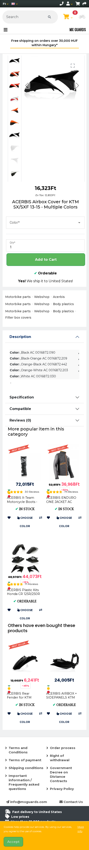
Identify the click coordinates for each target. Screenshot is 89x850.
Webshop (41, 297)
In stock (25, 509)
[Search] (49, 17)
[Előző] (26, 85)
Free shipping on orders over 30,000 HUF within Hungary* (44, 43)
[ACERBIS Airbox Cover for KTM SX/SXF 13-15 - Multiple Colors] (14, 61)
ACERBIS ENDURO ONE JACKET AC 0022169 (61, 502)
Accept (13, 842)
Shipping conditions (26, 768)
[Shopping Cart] (77, 3)
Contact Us (73, 802)
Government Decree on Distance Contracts (61, 774)
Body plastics (63, 304)
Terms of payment (25, 760)
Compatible (20, 409)
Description (20, 337)
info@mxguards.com (28, 802)
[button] (82, 17)
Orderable (45, 273)
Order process (62, 748)
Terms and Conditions (18, 750)
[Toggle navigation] (5, 30)
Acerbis (59, 297)
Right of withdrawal (59, 758)
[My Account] (69, 3)
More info (81, 829)
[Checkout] (84, 3)
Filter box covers (18, 317)
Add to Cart (46, 259)
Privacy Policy (62, 789)
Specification (22, 397)
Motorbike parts (18, 297)
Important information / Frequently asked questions (24, 782)
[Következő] (77, 85)
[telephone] (62, 3)
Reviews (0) (20, 420)
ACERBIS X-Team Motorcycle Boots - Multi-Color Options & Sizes (22, 504)
